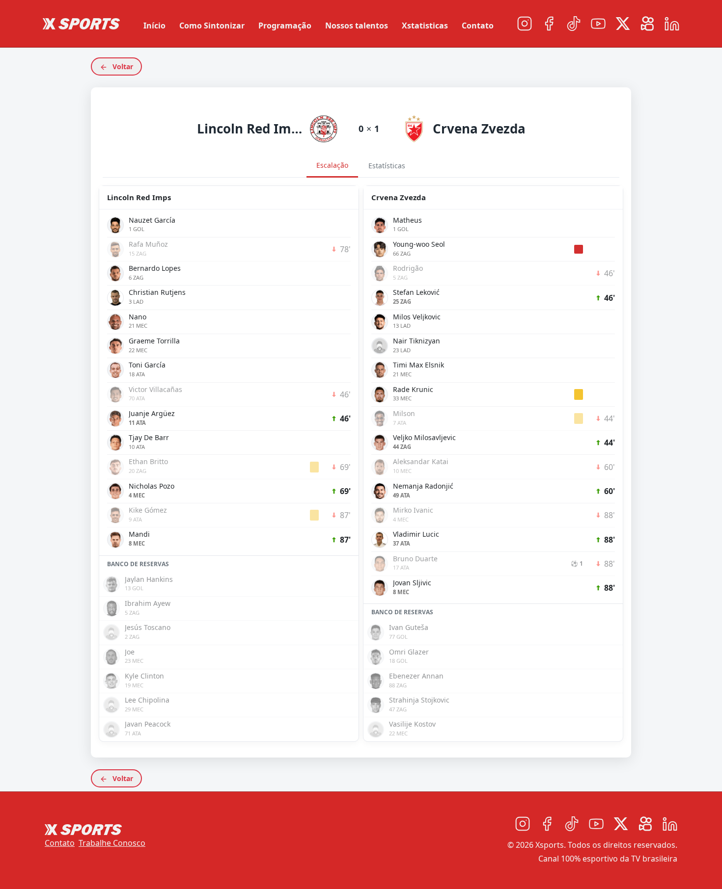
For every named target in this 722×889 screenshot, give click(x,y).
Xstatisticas (425, 25)
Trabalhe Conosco (112, 842)
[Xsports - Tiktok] (573, 23)
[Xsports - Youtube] (598, 23)
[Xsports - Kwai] (647, 23)
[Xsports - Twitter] (622, 23)
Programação (284, 25)
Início (154, 25)
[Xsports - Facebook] (549, 23)
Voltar (122, 66)
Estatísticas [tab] (386, 165)
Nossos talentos (356, 25)
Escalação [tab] (332, 165)
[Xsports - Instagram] (524, 23)
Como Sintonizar (212, 25)
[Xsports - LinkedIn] (672, 23)
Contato (478, 25)
